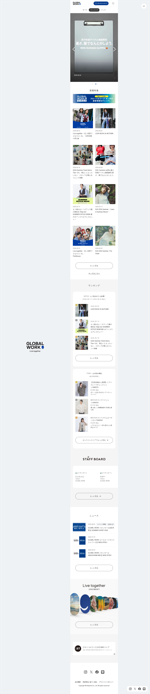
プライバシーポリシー (106, 682)
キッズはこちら (94, 273)
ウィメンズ (94, 10)
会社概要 (78, 682)
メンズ (103, 10)
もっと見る (94, 266)
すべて (85, 10)
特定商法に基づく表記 (90, 682)
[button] (73, 49)
